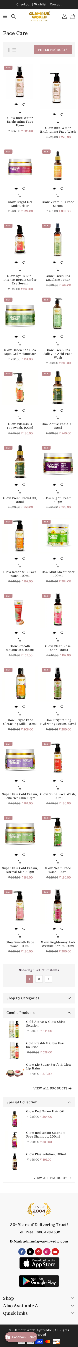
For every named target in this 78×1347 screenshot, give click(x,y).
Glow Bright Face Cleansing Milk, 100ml (20, 721)
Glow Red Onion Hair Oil (45, 1111)
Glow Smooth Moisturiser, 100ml (20, 648)
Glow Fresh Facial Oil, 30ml (20, 499)
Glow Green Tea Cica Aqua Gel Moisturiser (20, 351)
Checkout (23, 4)
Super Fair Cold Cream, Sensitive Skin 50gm (20, 796)
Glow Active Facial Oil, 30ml (58, 425)
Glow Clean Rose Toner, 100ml (58, 648)
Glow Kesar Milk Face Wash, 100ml (20, 573)
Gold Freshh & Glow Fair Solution (45, 1045)
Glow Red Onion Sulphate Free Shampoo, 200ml (46, 1134)
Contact (56, 4)
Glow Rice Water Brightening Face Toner (20, 121)
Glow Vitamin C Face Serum (58, 203)
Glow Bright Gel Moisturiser (20, 203)
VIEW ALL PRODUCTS (50, 1088)
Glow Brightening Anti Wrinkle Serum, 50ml (58, 944)
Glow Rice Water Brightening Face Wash (58, 129)
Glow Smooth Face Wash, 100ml (20, 944)
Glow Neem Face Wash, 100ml (58, 869)
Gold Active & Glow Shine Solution (46, 1023)
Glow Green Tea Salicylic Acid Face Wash (57, 353)
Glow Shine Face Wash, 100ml (58, 796)
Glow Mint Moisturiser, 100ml (58, 573)
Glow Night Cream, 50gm (57, 499)
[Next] (48, 979)
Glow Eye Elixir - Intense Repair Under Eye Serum (20, 279)
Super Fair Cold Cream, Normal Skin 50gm (20, 869)
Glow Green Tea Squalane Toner (58, 277)
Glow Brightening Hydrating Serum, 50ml (58, 721)
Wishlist (40, 4)
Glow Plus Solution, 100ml (46, 1154)
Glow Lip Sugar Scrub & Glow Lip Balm (48, 1066)
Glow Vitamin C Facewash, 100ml (20, 425)
